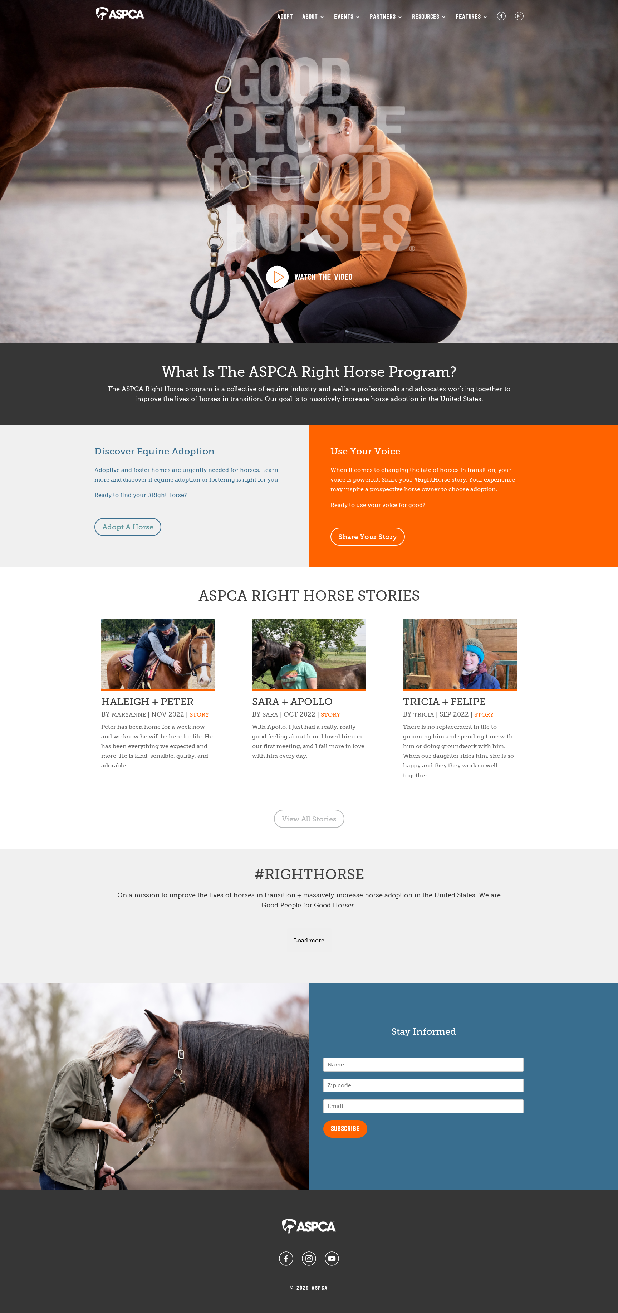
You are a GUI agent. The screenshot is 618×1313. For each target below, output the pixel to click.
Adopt (285, 17)
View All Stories (309, 819)
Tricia (423, 714)
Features (468, 17)
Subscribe (345, 1129)
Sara (270, 714)
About (310, 17)
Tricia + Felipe (444, 702)
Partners (383, 17)
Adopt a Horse (127, 527)
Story (199, 714)
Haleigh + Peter (147, 702)
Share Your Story (367, 536)
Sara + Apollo (292, 702)
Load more (309, 940)
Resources (425, 17)
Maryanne (129, 714)
